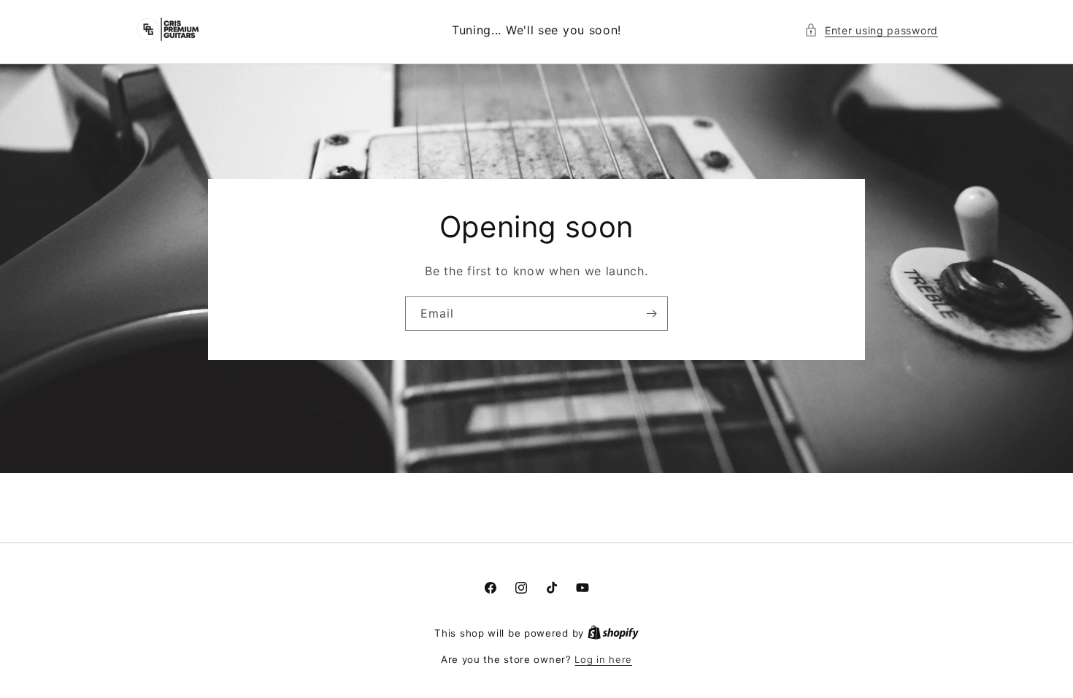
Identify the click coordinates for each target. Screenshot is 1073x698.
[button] (871, 30)
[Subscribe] (651, 313)
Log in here (603, 659)
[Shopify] (613, 633)
